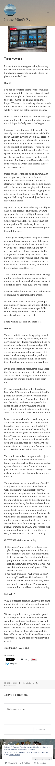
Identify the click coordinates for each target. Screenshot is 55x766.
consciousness (10, 685)
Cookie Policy (14, 755)
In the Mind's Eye (18, 20)
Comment (41, 729)
